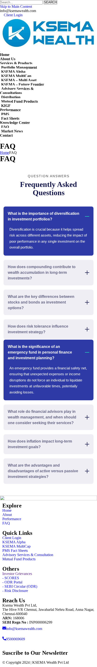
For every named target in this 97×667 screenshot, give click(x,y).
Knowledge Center (15, 123)
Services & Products (16, 63)
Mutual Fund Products (19, 101)
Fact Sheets (10, 118)
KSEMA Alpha (13, 72)
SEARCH (50, 2)
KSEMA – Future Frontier (22, 84)
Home (4, 55)
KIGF (6, 106)
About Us (7, 59)
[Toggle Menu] (0, 51)
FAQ (5, 127)
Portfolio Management (19, 67)
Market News (12, 131)
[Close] (0, 140)
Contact (6, 135)
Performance (10, 110)
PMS (5, 114)
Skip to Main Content (16, 6)
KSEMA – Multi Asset (18, 80)
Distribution (10, 97)
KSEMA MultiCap (16, 76)
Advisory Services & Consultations (17, 91)
